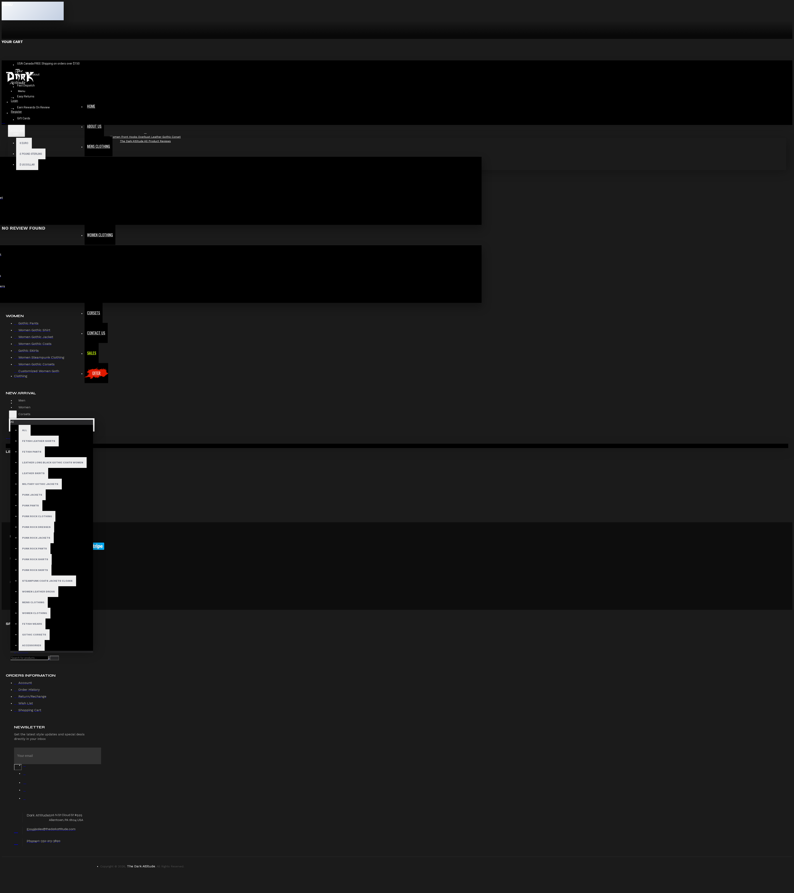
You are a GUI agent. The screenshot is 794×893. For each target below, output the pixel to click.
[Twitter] (26, 774)
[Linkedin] (26, 791)
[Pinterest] (26, 799)
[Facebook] (26, 766)
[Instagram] (26, 783)
